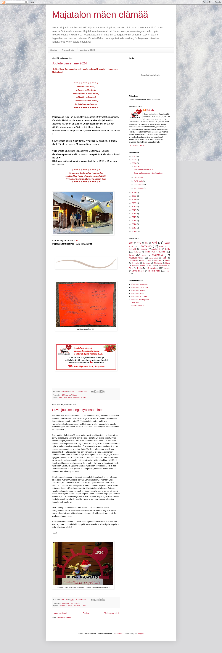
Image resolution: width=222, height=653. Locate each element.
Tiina (131, 268)
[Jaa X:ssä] (98, 391)
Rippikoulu (158, 263)
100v (63, 395)
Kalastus (137, 252)
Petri (149, 260)
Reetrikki (157, 260)
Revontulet (146, 263)
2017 (134, 214)
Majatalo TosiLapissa (140, 300)
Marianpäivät (153, 258)
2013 (134, 228)
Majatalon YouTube (139, 296)
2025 (134, 160)
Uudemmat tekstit (60, 613)
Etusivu (54, 50)
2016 (134, 217)
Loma (132, 255)
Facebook (163, 246)
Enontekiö (145, 246)
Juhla (68, 395)
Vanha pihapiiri (138, 271)
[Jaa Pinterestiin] (103, 391)
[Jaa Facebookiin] (101, 391)
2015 (134, 221)
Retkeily (135, 263)
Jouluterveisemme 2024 (69, 63)
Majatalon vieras (136, 258)
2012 (134, 231)
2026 (134, 156)
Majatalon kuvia (137, 293)
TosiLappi (135, 303)
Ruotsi (134, 265)
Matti (165, 258)
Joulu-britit (65, 603)
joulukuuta (138, 166)
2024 (134, 163)
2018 (134, 210)
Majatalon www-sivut (139, 284)
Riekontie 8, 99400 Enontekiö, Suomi (72, 397)
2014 (134, 224)
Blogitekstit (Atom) (64, 617)
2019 (134, 207)
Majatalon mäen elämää (100, 15)
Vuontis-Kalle (154, 271)
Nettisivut (133, 260)
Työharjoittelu (75, 603)
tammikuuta (139, 188)
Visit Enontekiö (137, 306)
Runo (167, 263)
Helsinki (132, 249)
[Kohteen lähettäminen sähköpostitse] (92, 391)
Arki (154, 242)
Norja (142, 260)
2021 (134, 199)
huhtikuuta (138, 181)
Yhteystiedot (68, 50)
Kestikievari (150, 252)
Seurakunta (163, 265)
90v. (139, 243)
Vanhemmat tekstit (111, 613)
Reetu (167, 260)
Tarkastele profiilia (136, 145)
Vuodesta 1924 (87, 50)
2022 (134, 196)
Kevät (162, 252)
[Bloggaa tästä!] (95, 391)
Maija (144, 255)
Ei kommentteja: (82, 391)
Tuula (139, 268)
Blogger (141, 633)
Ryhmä (152, 265)
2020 (134, 203)
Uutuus (167, 268)
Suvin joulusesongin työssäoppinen (77, 410)
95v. (146, 243)
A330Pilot (119, 633)
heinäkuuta (139, 177)
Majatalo (74, 395)
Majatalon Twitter (138, 290)
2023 (134, 193)
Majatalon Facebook (139, 287)
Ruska (142, 265)
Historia (143, 249)
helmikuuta (138, 185)
